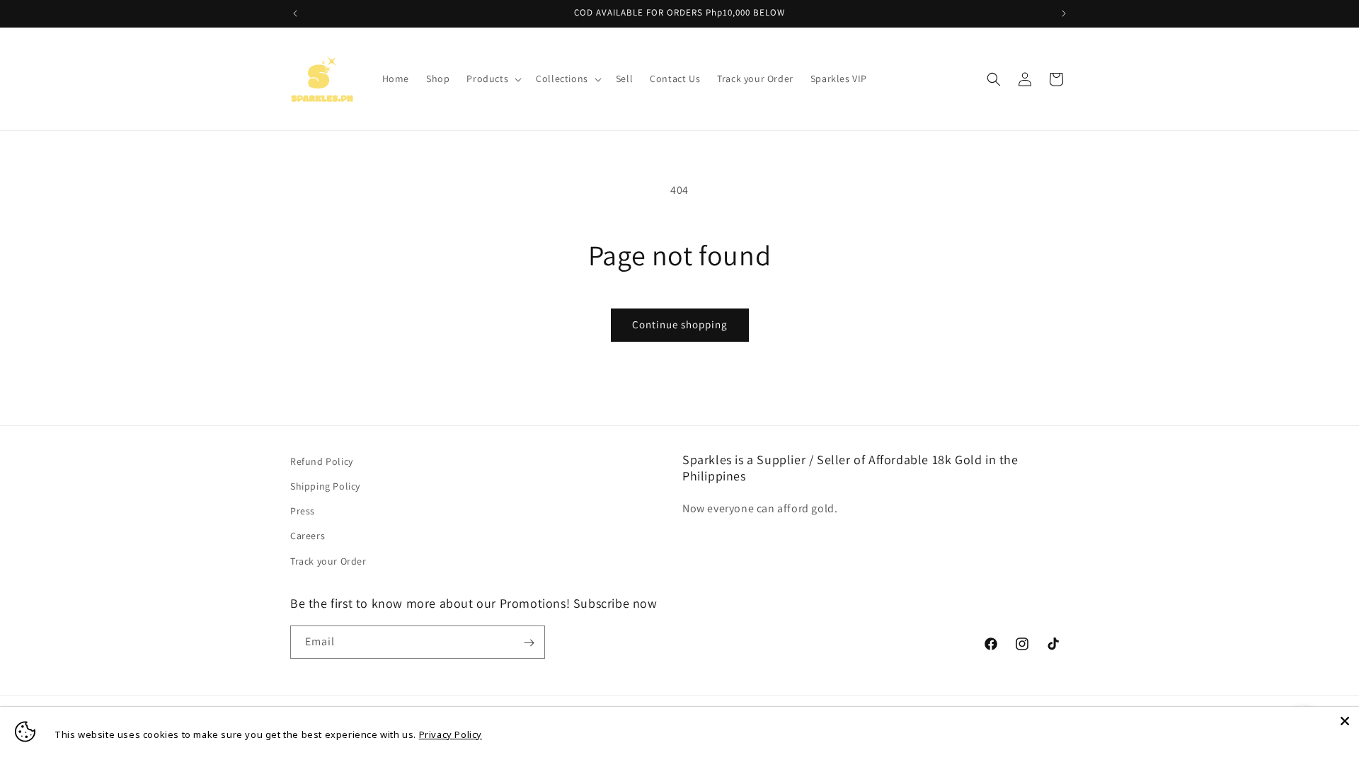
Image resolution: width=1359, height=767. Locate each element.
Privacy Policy (450, 734)
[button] (492, 78)
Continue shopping (680, 324)
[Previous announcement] (295, 13)
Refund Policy (321, 461)
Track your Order (328, 561)
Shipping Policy (325, 486)
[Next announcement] (1063, 13)
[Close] (1345, 721)
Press (302, 511)
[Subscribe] (528, 642)
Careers (307, 536)
